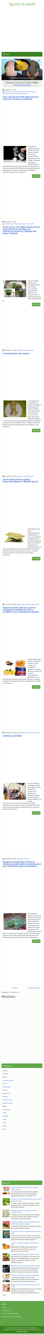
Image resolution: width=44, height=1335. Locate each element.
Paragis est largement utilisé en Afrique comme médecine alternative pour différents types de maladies (22, 864)
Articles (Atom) (14, 992)
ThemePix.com (13, 1330)
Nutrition (5, 1097)
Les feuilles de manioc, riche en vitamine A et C (25, 1254)
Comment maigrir (20, 92)
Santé (26, 94)
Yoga (4, 1129)
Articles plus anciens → (34, 988)
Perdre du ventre (7, 94)
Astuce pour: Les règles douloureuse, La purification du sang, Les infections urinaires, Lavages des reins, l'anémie (21, 230)
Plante (15, 94)
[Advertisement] (22, 30)
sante (27, 224)
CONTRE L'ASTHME (12, 736)
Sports (5, 1126)
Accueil (14, 988)
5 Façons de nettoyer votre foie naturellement (25, 1275)
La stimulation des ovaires (16, 353)
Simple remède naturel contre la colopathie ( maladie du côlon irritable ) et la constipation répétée (21, 610)
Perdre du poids (31, 92)
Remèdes (20, 94)
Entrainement (7, 1087)
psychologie (6, 1110)
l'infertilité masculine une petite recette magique (25, 1266)
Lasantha (32, 1330)
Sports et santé (22, 4)
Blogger (35, 1328)
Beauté (12, 92)
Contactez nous (7, 1311)
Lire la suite (36, 176)
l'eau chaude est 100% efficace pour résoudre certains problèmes (21, 98)
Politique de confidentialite (10, 1314)
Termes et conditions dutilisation (12, 1317)
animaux (5, 1071)
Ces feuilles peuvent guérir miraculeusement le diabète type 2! (20, 480)
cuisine (5, 1084)
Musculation (6, 1093)
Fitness (5, 1090)
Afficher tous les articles (22, 85)
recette (5, 1113)
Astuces (7, 92)
